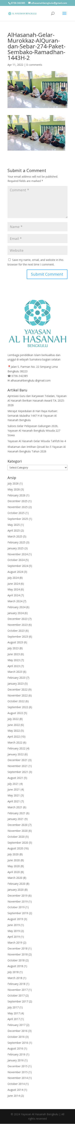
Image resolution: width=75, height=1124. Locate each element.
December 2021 (18, 760)
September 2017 (18, 1001)
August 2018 (15, 966)
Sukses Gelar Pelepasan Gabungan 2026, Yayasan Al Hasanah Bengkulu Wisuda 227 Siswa (34, 430)
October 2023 (16, 630)
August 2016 (15, 1048)
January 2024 (16, 613)
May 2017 (14, 1013)
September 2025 (18, 519)
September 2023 (18, 636)
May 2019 (14, 931)
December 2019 (18, 895)
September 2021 (18, 772)
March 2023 (15, 672)
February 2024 (16, 607)
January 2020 (16, 889)
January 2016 (16, 1060)
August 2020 (15, 848)
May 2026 (14, 489)
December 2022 (18, 689)
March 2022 (15, 742)
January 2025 (16, 548)
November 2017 (18, 990)
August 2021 (15, 778)
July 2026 (13, 483)
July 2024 (13, 577)
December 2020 (18, 825)
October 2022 (16, 701)
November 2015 (18, 1072)
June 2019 (14, 925)
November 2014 (18, 1078)
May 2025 (14, 525)
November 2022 (18, 695)
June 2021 (14, 789)
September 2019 (18, 913)
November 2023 (18, 625)
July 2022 (13, 719)
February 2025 (16, 542)
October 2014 (16, 1084)
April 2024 (14, 595)
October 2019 (16, 907)
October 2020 (16, 836)
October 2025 (16, 513)
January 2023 (16, 683)
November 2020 (18, 831)
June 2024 (14, 583)
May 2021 (14, 795)
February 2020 (16, 883)
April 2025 (14, 530)
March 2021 (15, 807)
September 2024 (18, 566)
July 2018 (13, 972)
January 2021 (16, 819)
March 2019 (15, 942)
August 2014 (15, 1090)
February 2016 (16, 1054)
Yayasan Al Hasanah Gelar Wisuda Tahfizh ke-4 (37, 441)
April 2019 (14, 936)
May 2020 (14, 866)
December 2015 (18, 1066)
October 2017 (16, 995)
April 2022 (14, 736)
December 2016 (18, 1031)
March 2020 (15, 878)
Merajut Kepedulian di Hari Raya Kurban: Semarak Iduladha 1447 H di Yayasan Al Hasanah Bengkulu (33, 415)
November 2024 (18, 554)
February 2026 (16, 495)
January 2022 (16, 754)
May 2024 (14, 589)
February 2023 (16, 677)
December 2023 (18, 619)
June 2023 (14, 654)
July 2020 (13, 854)
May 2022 (14, 730)
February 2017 (16, 1025)
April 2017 (14, 1019)
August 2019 (15, 919)
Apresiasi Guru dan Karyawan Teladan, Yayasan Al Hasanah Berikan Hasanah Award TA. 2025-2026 (37, 400)
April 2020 (14, 872)
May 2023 (14, 660)
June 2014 (14, 1095)
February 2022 (16, 748)
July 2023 (13, 648)
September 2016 (18, 1042)
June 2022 (14, 725)
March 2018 (15, 978)
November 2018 (18, 954)
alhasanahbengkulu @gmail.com (31, 380)
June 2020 (14, 860)
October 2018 (16, 960)
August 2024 (15, 572)
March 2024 (15, 601)
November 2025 (18, 507)
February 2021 (16, 813)
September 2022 (18, 707)
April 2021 (14, 801)
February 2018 (16, 984)
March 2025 (15, 536)
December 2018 (18, 948)
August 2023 (15, 642)
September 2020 (18, 842)
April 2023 (14, 666)
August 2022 (15, 713)
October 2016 (16, 1037)
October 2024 (16, 560)
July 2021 (13, 784)
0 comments (34, 65)
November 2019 (18, 901)
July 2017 (13, 1007)
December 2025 (18, 501)
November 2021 (18, 766)
